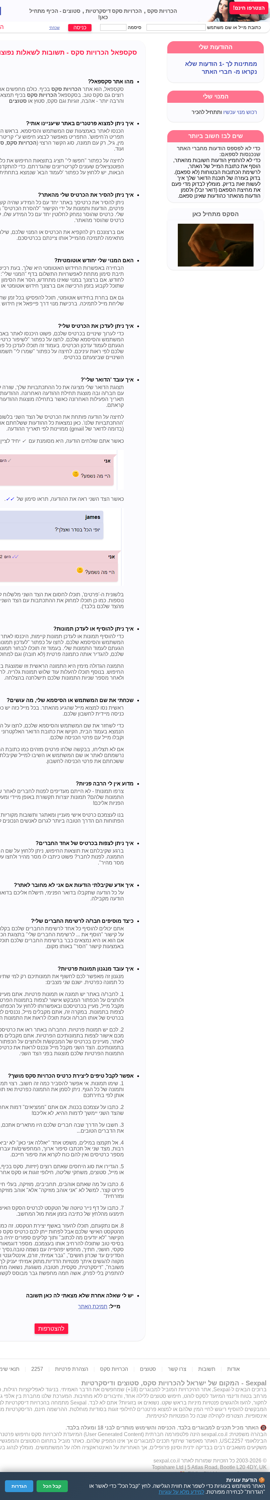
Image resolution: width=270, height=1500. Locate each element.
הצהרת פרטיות (71, 1369)
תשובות (206, 1369)
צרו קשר (177, 1369)
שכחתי (54, 28)
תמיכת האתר (92, 1306)
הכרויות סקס (161, 11)
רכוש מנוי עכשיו (240, 112)
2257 (37, 1369)
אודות (233, 1369)
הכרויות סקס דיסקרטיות (113, 11)
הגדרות (19, 1486)
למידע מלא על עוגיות (181, 1492)
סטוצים (70, 11)
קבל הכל (52, 1486)
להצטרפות (51, 1328)
